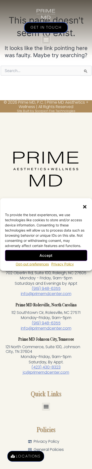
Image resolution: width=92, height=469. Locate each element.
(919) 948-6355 (46, 288)
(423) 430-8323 (46, 367)
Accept (46, 255)
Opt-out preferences (32, 264)
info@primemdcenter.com (46, 293)
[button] (84, 206)
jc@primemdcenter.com (46, 372)
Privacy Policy (62, 264)
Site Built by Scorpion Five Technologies (46, 111)
